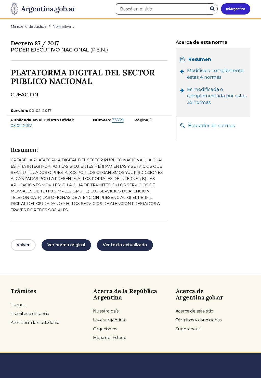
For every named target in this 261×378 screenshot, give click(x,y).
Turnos (18, 304)
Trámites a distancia (30, 313)
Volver (23, 244)
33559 (118, 120)
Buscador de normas (211, 125)
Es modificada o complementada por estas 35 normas (216, 96)
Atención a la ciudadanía (35, 322)
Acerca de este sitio (194, 311)
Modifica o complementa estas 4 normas (215, 74)
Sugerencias (188, 329)
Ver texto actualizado (125, 244)
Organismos (105, 329)
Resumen (199, 59)
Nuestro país (106, 311)
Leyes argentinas (109, 320)
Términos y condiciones (199, 320)
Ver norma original (66, 244)
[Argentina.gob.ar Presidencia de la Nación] (43, 9)
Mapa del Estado (109, 337)
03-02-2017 (21, 125)
